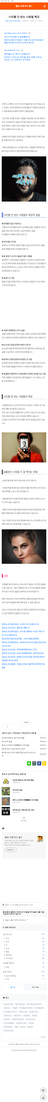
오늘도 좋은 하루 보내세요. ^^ (16, 920)
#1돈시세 (7, 1019)
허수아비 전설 (7, 741)
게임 (25, 967)
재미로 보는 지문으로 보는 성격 (13, 749)
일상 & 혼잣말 (25, 976)
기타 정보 (25, 958)
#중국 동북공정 (20, 1004)
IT (25, 945)
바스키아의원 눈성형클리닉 (17, 37)
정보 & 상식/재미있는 (13, 21)
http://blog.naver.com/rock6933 (15, 33)
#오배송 (31, 1023)
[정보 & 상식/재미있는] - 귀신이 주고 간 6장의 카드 (20, 624)
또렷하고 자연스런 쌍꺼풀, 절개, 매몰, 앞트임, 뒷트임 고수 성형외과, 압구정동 (23, 58)
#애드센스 (7, 1008)
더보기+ (43, 1037)
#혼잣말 (30, 1027)
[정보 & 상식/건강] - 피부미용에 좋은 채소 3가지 (19, 649)
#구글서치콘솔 (8, 1004)
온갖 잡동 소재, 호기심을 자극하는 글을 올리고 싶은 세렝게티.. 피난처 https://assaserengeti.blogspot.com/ (19, 843)
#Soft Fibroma (8, 1027)
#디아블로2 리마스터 (10, 1012)
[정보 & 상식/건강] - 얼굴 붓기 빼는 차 (15, 627)
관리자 (34, 1050)
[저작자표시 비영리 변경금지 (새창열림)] (43, 724)
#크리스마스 (8, 1015)
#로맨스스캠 (23, 1012)
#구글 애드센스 (30, 1019)
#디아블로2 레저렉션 (26, 1008)
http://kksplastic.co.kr (12, 50)
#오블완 (14, 1008)
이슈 (25, 942)
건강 (25, 938)
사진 (25, 979)
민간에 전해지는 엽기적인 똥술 (13, 738)
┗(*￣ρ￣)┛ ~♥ (6, 1)
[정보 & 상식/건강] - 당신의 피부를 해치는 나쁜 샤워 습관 (22, 653)
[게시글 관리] (17, 726)
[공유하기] (12, 726)
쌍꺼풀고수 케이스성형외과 (17, 54)
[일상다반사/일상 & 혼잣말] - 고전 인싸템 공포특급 (20, 638)
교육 (25, 948)
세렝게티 (25, 21)
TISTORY (29, 1050)
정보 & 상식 (6, 733)
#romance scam (22, 1023)
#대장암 (34, 1015)
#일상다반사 (18, 1015)
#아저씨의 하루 (8, 1030)
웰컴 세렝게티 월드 (24, 6)
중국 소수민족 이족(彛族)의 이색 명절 (15, 745)
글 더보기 (24, 820)
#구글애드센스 (33, 1012)
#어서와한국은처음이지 (34, 1004)
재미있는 (16, 733)
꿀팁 (25, 952)
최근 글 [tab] (12, 987)
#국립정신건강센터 (18, 1019)
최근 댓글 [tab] (35, 987)
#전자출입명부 (39, 1008)
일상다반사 (23, 972)
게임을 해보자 (23, 963)
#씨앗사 (23, 1027)
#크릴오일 (27, 1015)
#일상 (16, 1027)
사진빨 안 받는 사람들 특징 (24, 16)
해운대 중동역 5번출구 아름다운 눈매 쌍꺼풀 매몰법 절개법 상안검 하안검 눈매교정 (23, 41)
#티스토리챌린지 (9, 1023)
